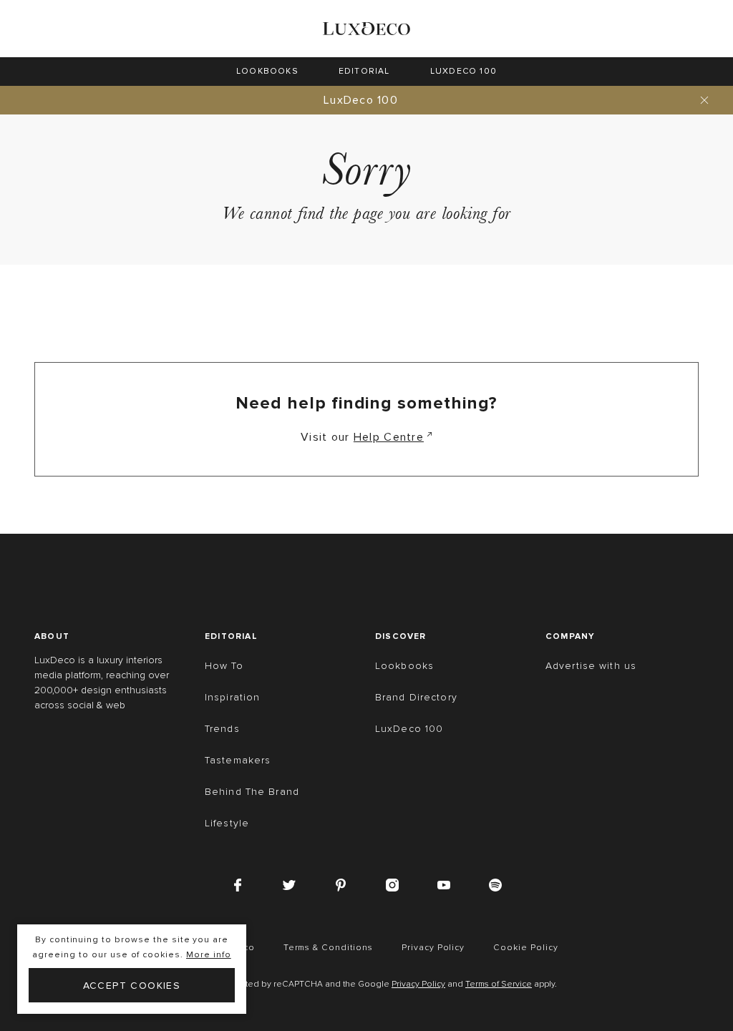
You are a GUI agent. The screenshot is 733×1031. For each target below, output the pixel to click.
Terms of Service (498, 984)
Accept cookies (132, 985)
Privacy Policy (418, 984)
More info (208, 954)
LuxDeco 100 (361, 100)
